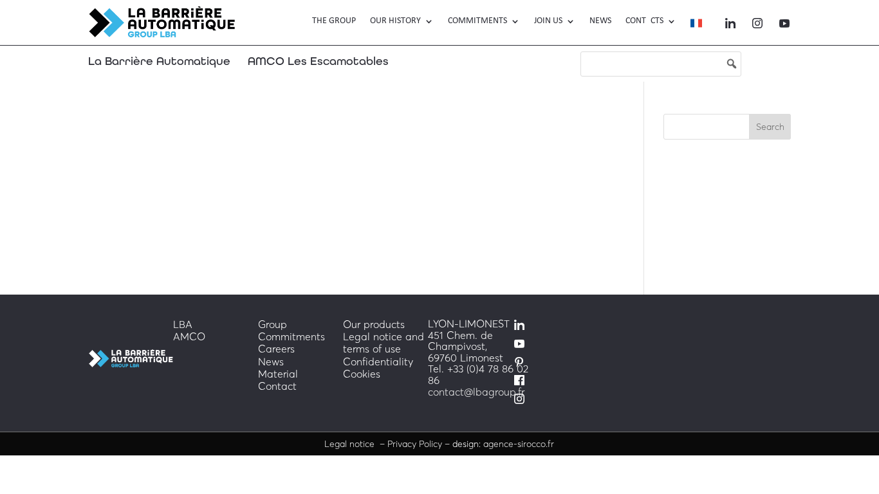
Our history (395, 21)
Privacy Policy (416, 443)
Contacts (644, 21)
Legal (350, 443)
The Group (334, 21)
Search (770, 126)
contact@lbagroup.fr (476, 391)
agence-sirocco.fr (518, 443)
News (600, 21)
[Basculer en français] (696, 26)
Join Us (548, 21)
